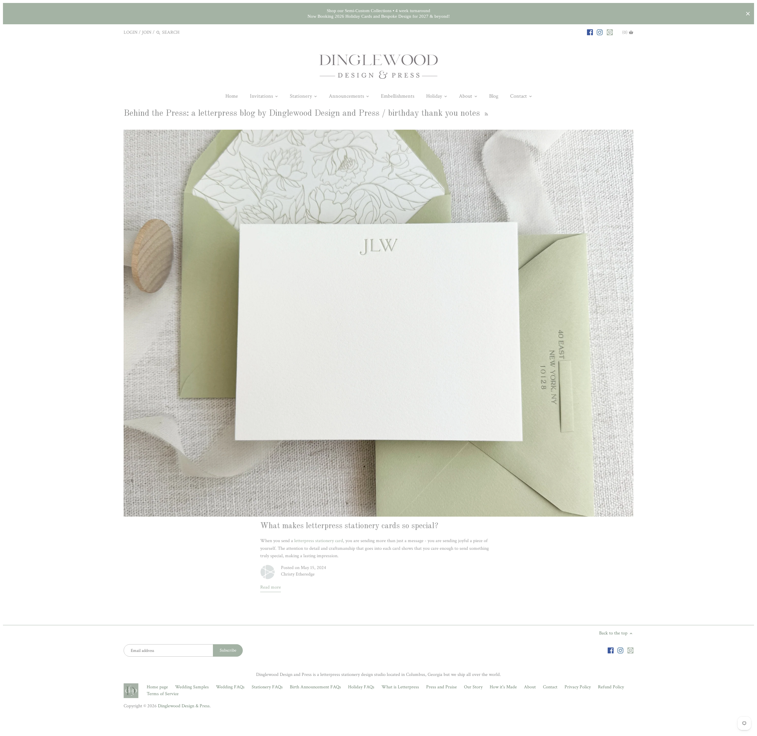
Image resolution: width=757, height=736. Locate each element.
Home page (157, 687)
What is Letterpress (400, 687)
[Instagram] (600, 32)
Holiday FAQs (361, 687)
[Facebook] (590, 32)
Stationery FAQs (267, 687)
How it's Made (503, 687)
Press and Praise (441, 687)
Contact (550, 687)
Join (146, 32)
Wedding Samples (192, 687)
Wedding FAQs (230, 687)
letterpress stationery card (318, 541)
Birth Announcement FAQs (315, 687)
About (530, 687)
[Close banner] (748, 13)
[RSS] (485, 113)
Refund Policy (611, 687)
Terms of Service (163, 694)
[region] (378, 13)
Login (131, 32)
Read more (270, 587)
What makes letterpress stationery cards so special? (349, 526)
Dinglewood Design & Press (184, 706)
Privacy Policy (577, 687)
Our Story (473, 687)
